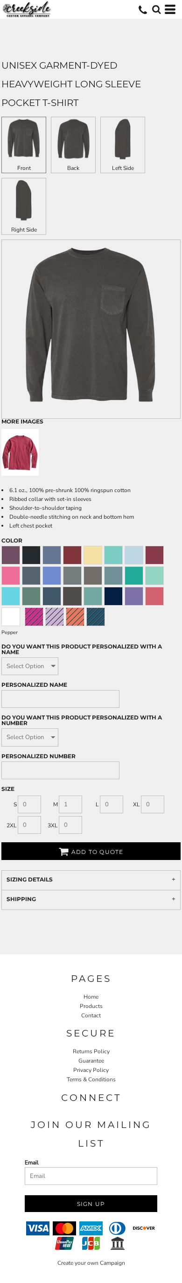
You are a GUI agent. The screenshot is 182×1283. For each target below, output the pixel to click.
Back (73, 168)
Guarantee (91, 1060)
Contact (91, 1015)
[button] (156, 9)
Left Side (123, 168)
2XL (12, 825)
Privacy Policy (91, 1070)
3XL (53, 825)
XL (136, 804)
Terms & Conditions (91, 1079)
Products (91, 1006)
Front (24, 168)
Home (91, 997)
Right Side (24, 229)
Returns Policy (91, 1051)
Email (32, 1162)
